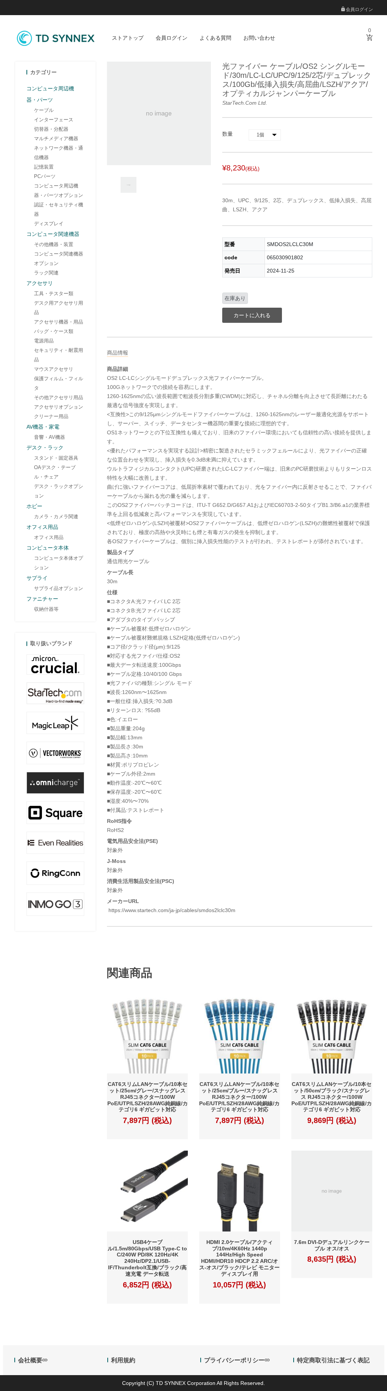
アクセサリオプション (58, 407)
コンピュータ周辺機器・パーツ (50, 94)
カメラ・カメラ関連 (56, 516)
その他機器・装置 (53, 244)
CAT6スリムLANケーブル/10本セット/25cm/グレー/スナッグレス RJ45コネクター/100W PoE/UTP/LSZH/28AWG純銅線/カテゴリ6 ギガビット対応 (147, 1096)
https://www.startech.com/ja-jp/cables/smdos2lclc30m (171, 910)
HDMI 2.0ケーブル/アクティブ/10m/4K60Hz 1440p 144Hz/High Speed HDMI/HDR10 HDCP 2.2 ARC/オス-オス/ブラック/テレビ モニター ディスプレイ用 (239, 1258)
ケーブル (44, 110)
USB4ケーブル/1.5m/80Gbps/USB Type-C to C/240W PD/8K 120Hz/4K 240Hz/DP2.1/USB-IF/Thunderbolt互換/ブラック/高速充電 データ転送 (147, 1258)
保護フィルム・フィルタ (58, 383)
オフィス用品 (48, 537)
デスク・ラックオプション (58, 491)
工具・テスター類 (53, 293)
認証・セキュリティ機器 (58, 209)
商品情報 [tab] (117, 353)
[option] (128, 185)
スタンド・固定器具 (56, 458)
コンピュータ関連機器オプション (58, 258)
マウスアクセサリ (53, 369)
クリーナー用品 (51, 416)
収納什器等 (46, 609)
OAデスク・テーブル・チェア (55, 472)
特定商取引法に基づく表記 (333, 1360)
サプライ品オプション (58, 588)
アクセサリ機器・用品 (58, 322)
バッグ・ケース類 (53, 331)
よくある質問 (215, 38)
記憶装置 (44, 167)
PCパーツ (45, 176)
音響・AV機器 (49, 437)
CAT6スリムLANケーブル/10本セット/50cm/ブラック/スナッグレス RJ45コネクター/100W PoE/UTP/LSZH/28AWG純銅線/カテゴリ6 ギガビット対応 (331, 1096)
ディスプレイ (48, 223)
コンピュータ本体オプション (58, 562)
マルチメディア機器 (56, 138)
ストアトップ (128, 38)
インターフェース (53, 119)
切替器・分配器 (51, 129)
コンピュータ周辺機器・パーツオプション (58, 190)
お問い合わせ (259, 38)
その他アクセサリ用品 (58, 397)
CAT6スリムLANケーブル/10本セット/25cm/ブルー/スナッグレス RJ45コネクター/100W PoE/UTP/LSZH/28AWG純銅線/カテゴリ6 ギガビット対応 (239, 1096)
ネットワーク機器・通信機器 (58, 152)
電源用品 (44, 341)
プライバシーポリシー (234, 1360)
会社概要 (30, 1360)
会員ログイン (359, 9)
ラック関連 (46, 273)
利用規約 (123, 1360)
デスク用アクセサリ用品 (58, 307)
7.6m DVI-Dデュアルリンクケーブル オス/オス (332, 1245)
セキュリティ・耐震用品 (58, 354)
